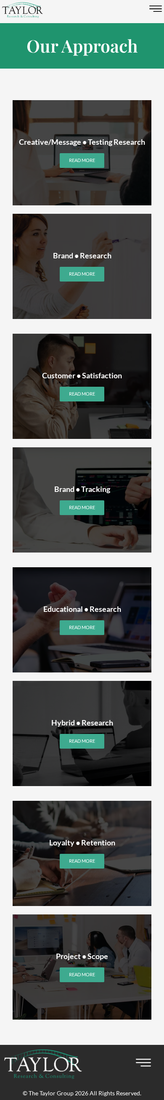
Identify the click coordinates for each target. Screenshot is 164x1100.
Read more (82, 160)
